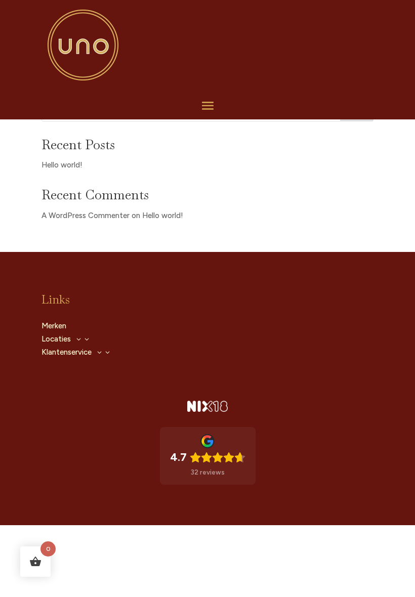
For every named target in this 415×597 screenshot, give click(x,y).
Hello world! (62, 164)
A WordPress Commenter (86, 215)
